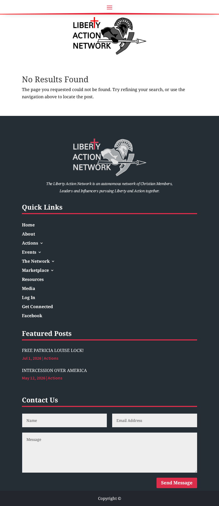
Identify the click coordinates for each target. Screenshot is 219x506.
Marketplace (35, 270)
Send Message (177, 483)
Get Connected (37, 307)
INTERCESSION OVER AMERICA (54, 370)
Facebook (32, 316)
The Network (36, 261)
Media (28, 289)
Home (28, 225)
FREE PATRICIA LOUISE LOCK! (53, 350)
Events (29, 252)
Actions (30, 243)
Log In (28, 298)
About (28, 234)
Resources (33, 279)
